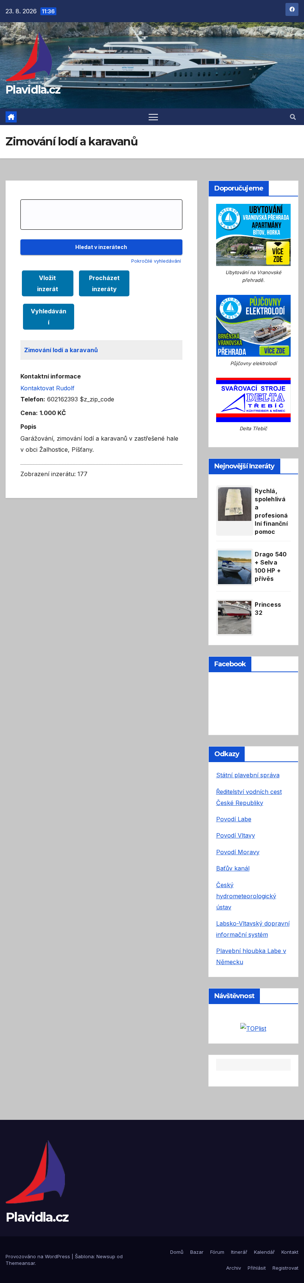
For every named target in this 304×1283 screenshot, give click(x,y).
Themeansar (20, 1263)
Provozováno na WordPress (39, 1256)
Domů (177, 1252)
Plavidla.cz (33, 90)
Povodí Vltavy (235, 835)
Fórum (217, 1252)
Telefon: (32, 399)
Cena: (29, 413)
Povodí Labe (233, 819)
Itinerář (239, 1252)
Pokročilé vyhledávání (156, 261)
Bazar (197, 1252)
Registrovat (285, 1268)
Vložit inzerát (47, 283)
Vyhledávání (48, 316)
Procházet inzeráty (104, 283)
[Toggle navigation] (153, 116)
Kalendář (264, 1252)
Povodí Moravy (238, 852)
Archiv (233, 1268)
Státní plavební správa (248, 775)
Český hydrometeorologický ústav (246, 896)
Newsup (105, 1256)
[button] (293, 117)
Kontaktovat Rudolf (47, 388)
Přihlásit (257, 1268)
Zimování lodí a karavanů (61, 350)
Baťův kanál (233, 868)
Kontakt (289, 1252)
